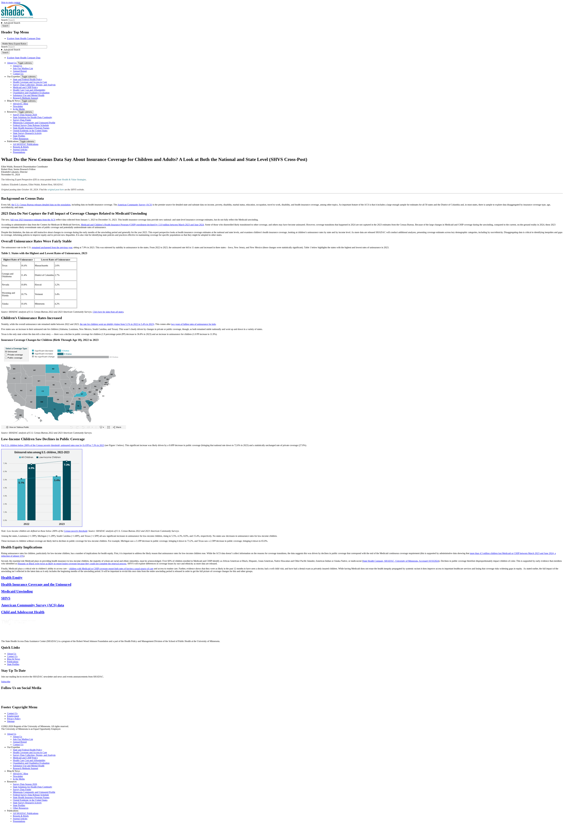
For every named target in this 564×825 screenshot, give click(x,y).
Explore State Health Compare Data (23, 38)
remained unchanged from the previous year (52, 247)
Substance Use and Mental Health (28, 95)
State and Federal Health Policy (27, 79)
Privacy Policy (14, 718)
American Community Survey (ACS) (135, 204)
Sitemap (11, 721)
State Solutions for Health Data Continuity (32, 117)
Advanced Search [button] (12, 23)
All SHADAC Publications (25, 144)
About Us (12, 63)
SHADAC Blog (20, 103)
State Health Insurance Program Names (31, 128)
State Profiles (19, 136)
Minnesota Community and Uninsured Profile (34, 122)
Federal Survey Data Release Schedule (31, 125)
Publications (13, 141)
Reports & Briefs (21, 147)
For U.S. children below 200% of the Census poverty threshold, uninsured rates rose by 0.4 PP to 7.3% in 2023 (52, 445)
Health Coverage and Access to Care (30, 82)
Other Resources (20, 138)
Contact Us (18, 73)
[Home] (17, 17)
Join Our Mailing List (23, 68)
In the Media (19, 109)
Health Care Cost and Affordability (29, 90)
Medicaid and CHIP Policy (25, 87)
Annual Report (20, 71)
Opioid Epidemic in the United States (30, 130)
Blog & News (14, 101)
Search (4, 20)
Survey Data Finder (22, 120)
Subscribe (5, 681)
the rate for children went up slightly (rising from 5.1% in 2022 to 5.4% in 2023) (117, 324)
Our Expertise (14, 76)
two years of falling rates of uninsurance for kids (193, 324)
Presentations (19, 152)
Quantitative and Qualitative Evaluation (31, 92)
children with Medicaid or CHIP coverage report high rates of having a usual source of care (111, 568)
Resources (12, 112)
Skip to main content (10, 2)
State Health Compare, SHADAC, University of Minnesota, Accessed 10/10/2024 (401, 561)
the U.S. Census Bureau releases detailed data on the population (40, 204)
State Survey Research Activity (27, 133)
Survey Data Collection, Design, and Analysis (34, 84)
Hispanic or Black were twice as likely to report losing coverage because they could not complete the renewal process (72, 563)
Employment (13, 716)
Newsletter (18, 106)
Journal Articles (20, 149)
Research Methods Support (25, 98)
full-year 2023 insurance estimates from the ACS (32, 219)
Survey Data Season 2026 (25, 114)
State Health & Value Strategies (71, 179)
